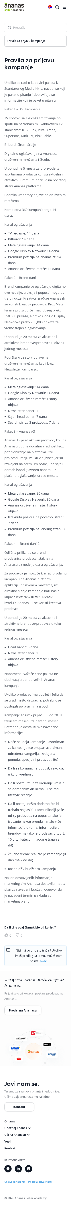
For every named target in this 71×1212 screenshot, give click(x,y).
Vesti (7, 1141)
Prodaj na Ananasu (23, 1010)
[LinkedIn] (18, 1169)
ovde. (44, 961)
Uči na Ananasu (15, 1135)
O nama (9, 1121)
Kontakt (19, 1107)
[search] (57, 7)
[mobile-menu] (64, 7)
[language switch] (50, 7)
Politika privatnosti (40, 1181)
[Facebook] (8, 1169)
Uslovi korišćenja (14, 1181)
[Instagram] (28, 1169)
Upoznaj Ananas (15, 1128)
